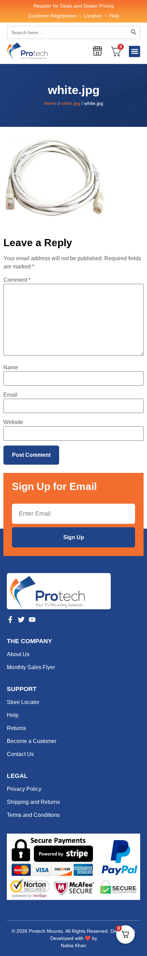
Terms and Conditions (33, 815)
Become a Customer (31, 741)
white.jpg (70, 103)
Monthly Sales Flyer (31, 667)
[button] (134, 51)
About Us (18, 654)
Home (50, 103)
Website (13, 422)
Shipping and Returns (33, 802)
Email (10, 395)
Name (10, 367)
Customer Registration (52, 15)
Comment (16, 280)
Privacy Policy (24, 789)
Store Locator (23, 702)
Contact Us (20, 754)
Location (93, 15)
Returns (16, 728)
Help (114, 15)
